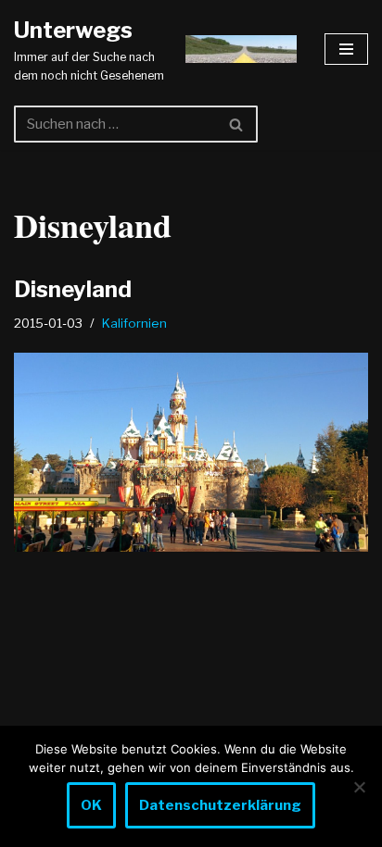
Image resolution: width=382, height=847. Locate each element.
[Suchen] (237, 124)
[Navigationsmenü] (346, 49)
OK (91, 805)
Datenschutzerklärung (220, 805)
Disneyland (73, 289)
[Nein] (359, 787)
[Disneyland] (191, 452)
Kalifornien (134, 323)
